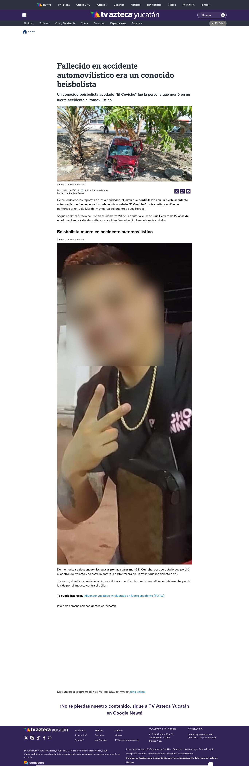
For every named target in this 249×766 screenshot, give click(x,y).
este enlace (137, 691)
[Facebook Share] (188, 191)
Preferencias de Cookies (159, 749)
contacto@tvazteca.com (200, 734)
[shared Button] (182, 191)
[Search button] (223, 15)
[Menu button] (37, 15)
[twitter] (26, 739)
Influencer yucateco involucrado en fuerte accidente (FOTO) (124, 595)
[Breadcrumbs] (26, 31)
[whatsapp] (50, 738)
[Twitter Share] (176, 191)
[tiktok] (38, 739)
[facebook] (44, 739)
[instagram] (32, 739)
